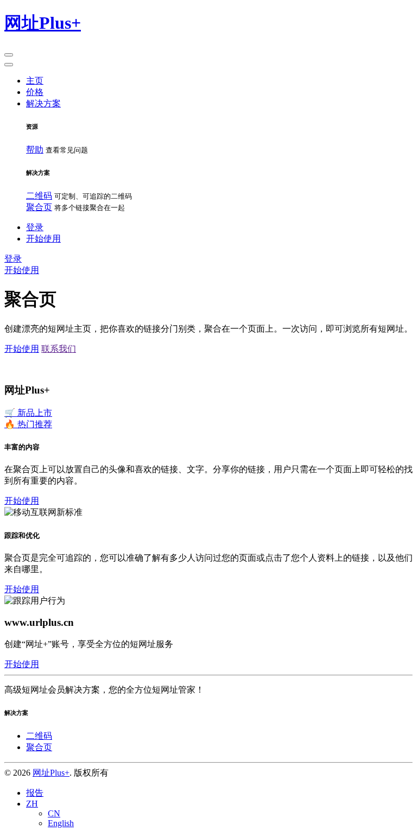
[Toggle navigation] (8, 54)
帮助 (34, 149)
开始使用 (21, 270)
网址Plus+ (51, 772)
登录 (34, 227)
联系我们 (58, 348)
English (61, 823)
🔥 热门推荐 (28, 424)
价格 (34, 92)
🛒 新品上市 (28, 412)
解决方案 (43, 103)
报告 (34, 792)
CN (54, 813)
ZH (32, 803)
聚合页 (39, 207)
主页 (34, 80)
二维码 (39, 195)
